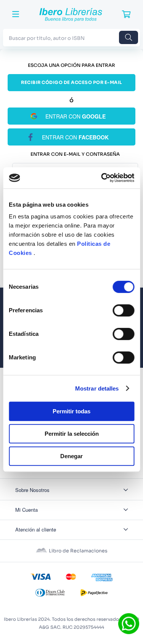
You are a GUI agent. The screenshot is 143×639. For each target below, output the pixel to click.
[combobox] (71, 37)
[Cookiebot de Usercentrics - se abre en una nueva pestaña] (101, 178)
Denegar (71, 456)
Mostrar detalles (97, 388)
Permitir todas (71, 411)
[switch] (123, 310)
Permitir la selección (72, 433)
